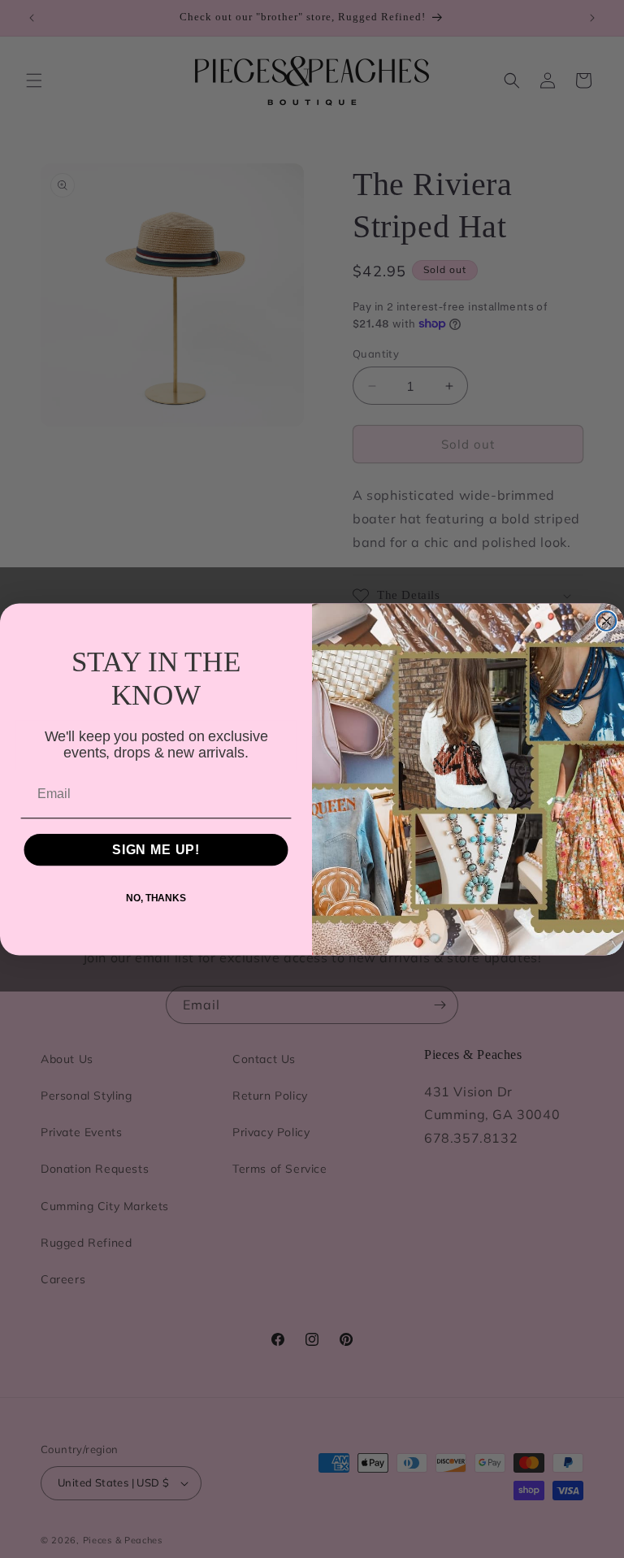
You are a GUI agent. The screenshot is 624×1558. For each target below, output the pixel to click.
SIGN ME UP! (156, 850)
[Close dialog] (607, 621)
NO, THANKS (156, 898)
